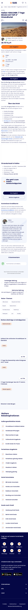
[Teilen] (26, 20)
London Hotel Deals (12, 523)
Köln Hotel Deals (11, 519)
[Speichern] (23, 20)
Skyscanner (4, 131)
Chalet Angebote (11, 463)
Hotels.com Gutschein (13, 486)
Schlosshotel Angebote (13, 439)
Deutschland (13, 305)
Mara (9, 38)
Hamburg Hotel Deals (12, 510)
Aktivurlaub (5, 302)
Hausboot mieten (11, 467)
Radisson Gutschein (12, 491)
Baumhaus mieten (11, 454)
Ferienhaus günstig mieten (14, 459)
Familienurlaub (6, 309)
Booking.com (7, 121)
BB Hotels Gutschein (12, 482)
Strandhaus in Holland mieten (15, 426)
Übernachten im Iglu (12, 435)
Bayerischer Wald (16, 302)
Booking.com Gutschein (13, 495)
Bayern (4, 305)
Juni (12, 313)
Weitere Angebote (14, 197)
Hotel (5, 7)
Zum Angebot (14, 47)
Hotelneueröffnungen (12, 431)
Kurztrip (19, 313)
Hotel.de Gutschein (12, 500)
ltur (4, 71)
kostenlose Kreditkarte (7, 210)
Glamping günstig (11, 472)
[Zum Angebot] (14, 188)
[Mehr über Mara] (4, 221)
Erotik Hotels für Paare (13, 444)
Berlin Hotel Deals (11, 514)
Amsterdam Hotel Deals (13, 528)
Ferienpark (5, 313)
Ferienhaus (16, 309)
